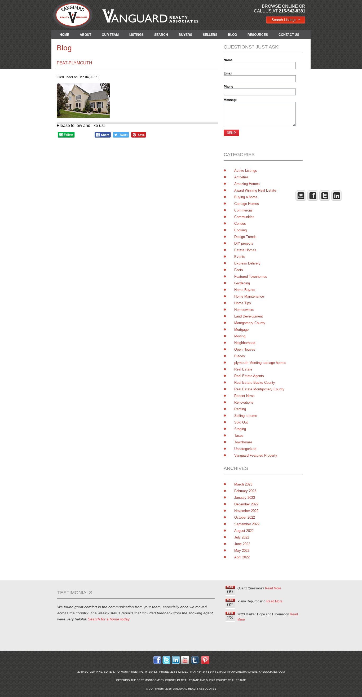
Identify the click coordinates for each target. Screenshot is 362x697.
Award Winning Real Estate (255, 190)
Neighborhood (244, 343)
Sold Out (241, 422)
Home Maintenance (249, 296)
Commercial (243, 210)
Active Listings (245, 171)
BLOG (232, 35)
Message (230, 100)
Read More (273, 588)
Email (228, 73)
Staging (240, 429)
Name (228, 60)
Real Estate (243, 369)
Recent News (244, 396)
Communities (244, 217)
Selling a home (245, 416)
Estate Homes (245, 250)
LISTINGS (136, 35)
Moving (239, 336)
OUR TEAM (110, 35)
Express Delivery (247, 263)
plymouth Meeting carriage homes (260, 363)
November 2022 (246, 511)
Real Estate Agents (249, 376)
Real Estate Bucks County (254, 383)
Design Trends (245, 237)
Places (239, 356)
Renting (240, 409)
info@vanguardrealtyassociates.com (256, 671)
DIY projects (243, 243)
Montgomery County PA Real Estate (172, 680)
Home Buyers (244, 290)
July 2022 (241, 537)
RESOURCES (258, 35)
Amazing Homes (247, 184)
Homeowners (244, 310)
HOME (64, 35)
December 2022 (246, 504)
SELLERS (210, 35)
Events (239, 257)
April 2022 (242, 557)
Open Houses (244, 349)
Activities (241, 177)
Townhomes (243, 442)
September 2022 (246, 524)
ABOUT (85, 35)
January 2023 (244, 498)
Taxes (239, 436)
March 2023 (243, 484)
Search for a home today (109, 619)
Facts (238, 270)
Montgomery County (249, 323)
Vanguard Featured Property (255, 455)
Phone (228, 87)
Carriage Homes (246, 204)
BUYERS (185, 35)
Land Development (248, 316)
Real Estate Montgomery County (259, 389)
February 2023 (245, 491)
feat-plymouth (74, 63)
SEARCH (161, 35)
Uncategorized (245, 449)
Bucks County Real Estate (226, 680)
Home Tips (242, 303)
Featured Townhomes (250, 277)
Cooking (240, 230)
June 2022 (242, 544)
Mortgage (241, 330)
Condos (240, 224)
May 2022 (241, 551)
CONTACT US (289, 35)
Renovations (243, 402)
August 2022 (244, 531)
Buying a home (245, 197)
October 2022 (244, 517)
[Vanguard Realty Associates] (285, 22)
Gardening (242, 283)
